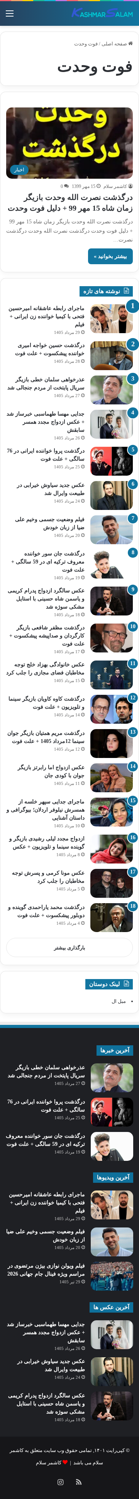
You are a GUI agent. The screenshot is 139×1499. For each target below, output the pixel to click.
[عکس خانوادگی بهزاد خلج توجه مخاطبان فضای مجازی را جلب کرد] (111, 675)
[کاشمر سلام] (102, 13)
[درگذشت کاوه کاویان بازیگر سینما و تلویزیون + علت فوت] (111, 709)
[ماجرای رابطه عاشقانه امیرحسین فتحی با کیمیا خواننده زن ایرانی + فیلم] (111, 318)
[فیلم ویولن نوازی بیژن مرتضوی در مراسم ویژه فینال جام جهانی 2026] (112, 1276)
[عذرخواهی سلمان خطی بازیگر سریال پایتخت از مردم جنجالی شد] (111, 390)
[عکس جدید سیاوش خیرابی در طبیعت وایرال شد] (111, 495)
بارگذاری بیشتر (69, 948)
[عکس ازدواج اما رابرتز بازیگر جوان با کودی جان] (111, 777)
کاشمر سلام (115, 186)
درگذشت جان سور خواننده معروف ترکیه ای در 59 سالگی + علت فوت (48, 562)
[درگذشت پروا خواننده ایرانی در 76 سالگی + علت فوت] (111, 461)
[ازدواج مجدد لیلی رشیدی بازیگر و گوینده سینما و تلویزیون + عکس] (111, 849)
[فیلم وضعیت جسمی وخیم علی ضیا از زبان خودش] (111, 529)
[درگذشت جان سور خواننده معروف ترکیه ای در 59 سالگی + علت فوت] (111, 564)
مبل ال (119, 1001)
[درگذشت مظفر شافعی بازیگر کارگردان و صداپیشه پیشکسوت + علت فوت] (111, 638)
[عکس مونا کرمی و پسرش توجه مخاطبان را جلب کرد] (111, 883)
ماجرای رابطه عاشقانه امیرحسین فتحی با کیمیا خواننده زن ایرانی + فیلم (46, 316)
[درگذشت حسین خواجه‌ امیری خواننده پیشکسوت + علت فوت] (111, 355)
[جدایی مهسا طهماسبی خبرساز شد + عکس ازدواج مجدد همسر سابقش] (111, 424)
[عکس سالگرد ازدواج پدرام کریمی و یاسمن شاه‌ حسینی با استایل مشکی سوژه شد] (111, 601)
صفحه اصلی (115, 44)
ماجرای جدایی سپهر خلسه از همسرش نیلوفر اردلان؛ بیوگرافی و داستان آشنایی (46, 810)
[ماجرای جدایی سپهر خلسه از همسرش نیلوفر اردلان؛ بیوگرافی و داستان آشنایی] (111, 812)
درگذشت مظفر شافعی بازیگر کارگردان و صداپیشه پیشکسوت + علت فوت (47, 636)
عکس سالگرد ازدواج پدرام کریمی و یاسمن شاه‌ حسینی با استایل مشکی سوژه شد (46, 599)
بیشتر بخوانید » (110, 256)
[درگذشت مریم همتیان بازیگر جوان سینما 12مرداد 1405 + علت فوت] (111, 743)
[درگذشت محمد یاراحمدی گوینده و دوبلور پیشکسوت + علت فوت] (111, 917)
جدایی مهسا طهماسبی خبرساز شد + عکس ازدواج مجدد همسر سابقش (46, 422)
